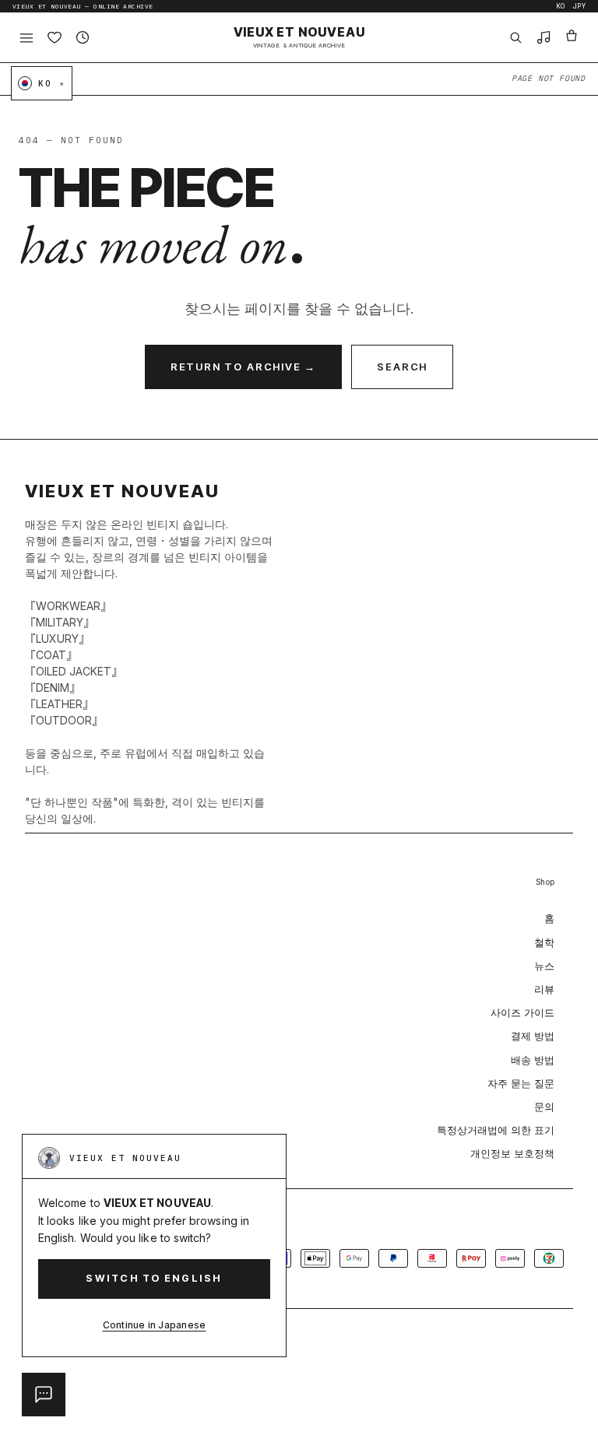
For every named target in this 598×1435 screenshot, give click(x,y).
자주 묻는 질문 (520, 1083)
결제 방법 (532, 1036)
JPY (579, 6)
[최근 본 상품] (83, 37)
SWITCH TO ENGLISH (154, 1278)
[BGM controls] (543, 37)
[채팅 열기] (43, 1394)
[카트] (572, 37)
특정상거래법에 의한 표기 (495, 1130)
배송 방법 (532, 1060)
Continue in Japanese (154, 1325)
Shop (545, 881)
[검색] (515, 37)
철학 (544, 942)
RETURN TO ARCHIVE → (244, 366)
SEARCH (402, 366)
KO (560, 6)
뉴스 (544, 966)
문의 (544, 1106)
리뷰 (544, 989)
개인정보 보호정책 (512, 1153)
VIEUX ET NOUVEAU (299, 37)
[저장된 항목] (54, 37)
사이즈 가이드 (522, 1012)
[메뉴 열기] (26, 37)
